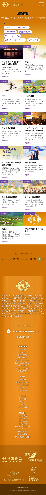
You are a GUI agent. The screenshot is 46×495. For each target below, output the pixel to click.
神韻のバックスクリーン (22, 428)
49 (43, 259)
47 (35, 259)
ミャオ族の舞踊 (8, 128)
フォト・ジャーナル (12, 36)
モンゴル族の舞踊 (9, 197)
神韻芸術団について (23, 382)
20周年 (22, 349)
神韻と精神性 (22, 366)
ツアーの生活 (33, 40)
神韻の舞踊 (23, 416)
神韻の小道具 (22, 431)
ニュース (22, 396)
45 (26, 259)
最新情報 (23, 380)
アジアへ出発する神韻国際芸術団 (11, 163)
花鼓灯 (4, 228)
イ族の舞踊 (29, 96)
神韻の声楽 (23, 421)
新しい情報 (23, 399)
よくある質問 (22, 371)
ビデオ (22, 376)
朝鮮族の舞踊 (30, 162)
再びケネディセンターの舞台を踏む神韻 (11, 62)
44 (22, 259)
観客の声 (23, 388)
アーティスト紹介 (23, 385)
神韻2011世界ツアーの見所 (34, 229)
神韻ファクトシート (23, 360)
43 (18, 259)
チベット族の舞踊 (32, 197)
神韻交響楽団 (22, 355)
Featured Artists (10, 32)
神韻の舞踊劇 (22, 434)
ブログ (23, 404)
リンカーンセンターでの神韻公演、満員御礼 (34, 129)
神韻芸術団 (22, 346)
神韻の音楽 (23, 419)
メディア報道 (22, 390)
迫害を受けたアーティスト (15, 40)
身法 (27, 61)
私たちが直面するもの (22, 363)
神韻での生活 (22, 358)
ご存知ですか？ (25, 32)
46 (31, 259)
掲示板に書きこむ (23, 337)
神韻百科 (22, 413)
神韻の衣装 (23, 424)
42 (14, 259)
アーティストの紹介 (23, 368)
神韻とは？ (23, 352)
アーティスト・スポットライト (16, 27)
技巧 (4, 96)
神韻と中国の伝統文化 (22, 437)
